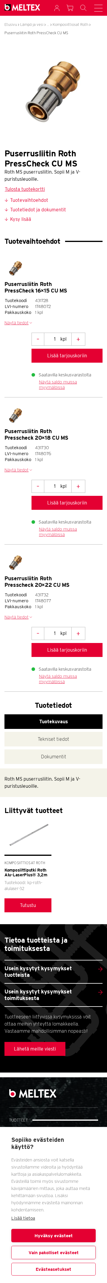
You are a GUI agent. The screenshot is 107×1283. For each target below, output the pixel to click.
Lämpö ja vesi (31, 24)
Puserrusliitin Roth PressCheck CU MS (36, 33)
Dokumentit (53, 757)
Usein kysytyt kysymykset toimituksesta (38, 994)
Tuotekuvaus (53, 721)
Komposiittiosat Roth (70, 24)
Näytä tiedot (16, 323)
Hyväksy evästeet (53, 1235)
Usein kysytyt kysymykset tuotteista (38, 971)
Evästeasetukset (53, 1269)
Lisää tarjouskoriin (67, 356)
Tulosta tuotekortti (25, 189)
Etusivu (10, 24)
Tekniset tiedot (53, 739)
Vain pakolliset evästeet (54, 1252)
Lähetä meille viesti (35, 1049)
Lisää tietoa (23, 1218)
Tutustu (28, 905)
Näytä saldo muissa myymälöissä (58, 384)
